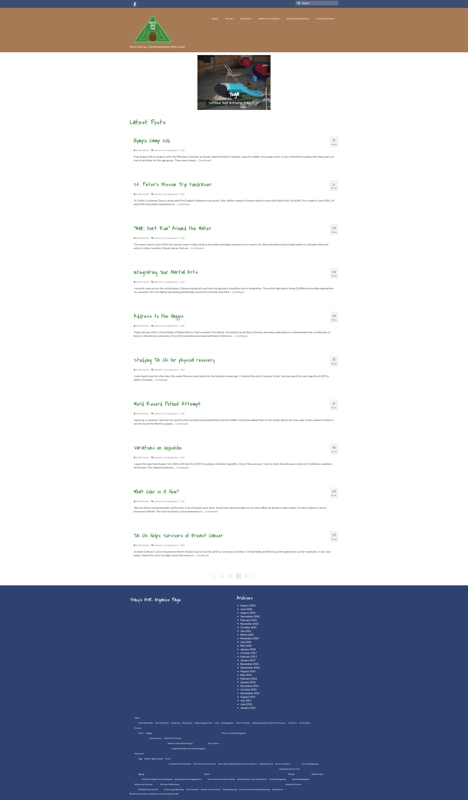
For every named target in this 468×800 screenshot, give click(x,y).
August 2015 (247, 696)
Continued (205, 160)
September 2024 (250, 616)
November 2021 (249, 623)
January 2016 (248, 682)
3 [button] (234, 108)
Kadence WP (173, 794)
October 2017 (248, 652)
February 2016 (248, 678)
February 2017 (248, 656)
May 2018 (246, 645)
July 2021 (245, 631)
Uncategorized (171, 150)
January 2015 (248, 707)
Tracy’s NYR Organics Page (155, 599)
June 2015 (246, 704)
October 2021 (248, 627)
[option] (234, 82)
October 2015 (248, 689)
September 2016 (250, 667)
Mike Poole (143, 150)
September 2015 (250, 693)
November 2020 (249, 638)
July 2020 (245, 641)
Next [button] (311, 82)
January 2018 (248, 649)
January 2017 (248, 660)
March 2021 (247, 634)
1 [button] (225, 108)
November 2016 (249, 663)
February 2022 (248, 620)
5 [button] (243, 108)
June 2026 (246, 609)
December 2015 (249, 685)
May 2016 (246, 674)
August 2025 (247, 612)
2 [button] (229, 108)
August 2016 (247, 671)
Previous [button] (157, 82)
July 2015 (245, 700)
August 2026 (247, 605)
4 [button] (238, 108)
